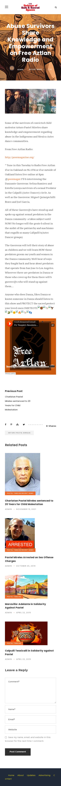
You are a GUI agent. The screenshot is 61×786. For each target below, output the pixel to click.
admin (20, 69)
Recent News (35, 69)
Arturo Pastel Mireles (19, 433)
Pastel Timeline (14, 493)
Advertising (44, 775)
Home (11, 775)
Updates (31, 775)
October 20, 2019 (25, 566)
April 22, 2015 (23, 612)
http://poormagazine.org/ (19, 157)
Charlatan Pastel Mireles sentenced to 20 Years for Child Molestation (29, 502)
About (20, 775)
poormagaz (14, 179)
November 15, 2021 (26, 509)
